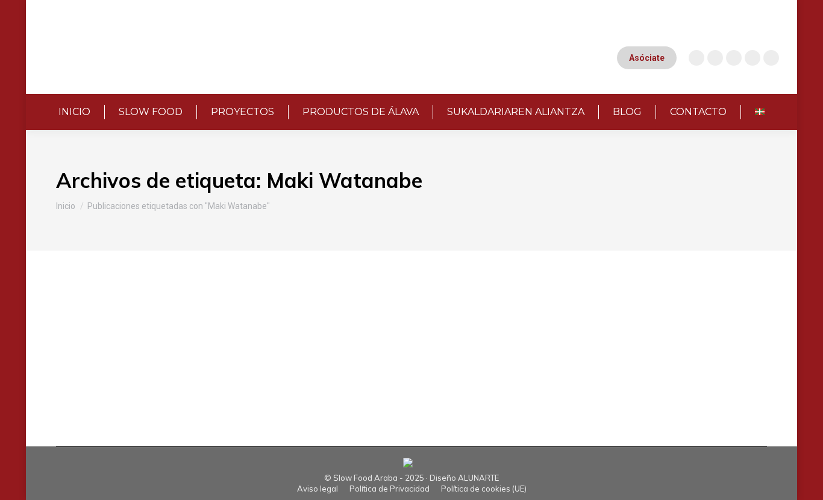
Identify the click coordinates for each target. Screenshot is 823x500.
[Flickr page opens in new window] (771, 58)
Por (217, 334)
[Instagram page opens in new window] (696, 58)
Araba (83, 334)
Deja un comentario (409, 334)
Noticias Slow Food (133, 334)
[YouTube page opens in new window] (715, 58)
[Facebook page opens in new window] (734, 58)
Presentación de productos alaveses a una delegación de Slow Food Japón (311, 314)
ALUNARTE (478, 478)
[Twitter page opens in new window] (752, 58)
